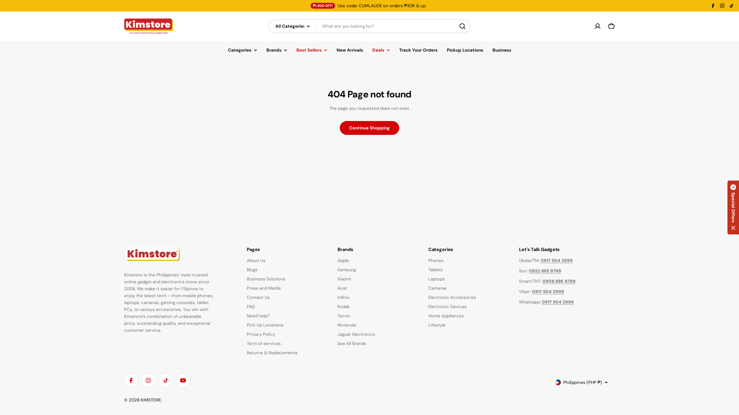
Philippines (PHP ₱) (582, 382)
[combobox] (369, 26)
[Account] (597, 26)
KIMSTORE (151, 400)
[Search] (462, 26)
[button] (733, 208)
